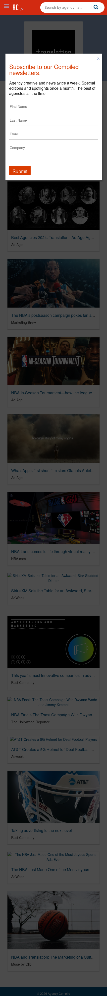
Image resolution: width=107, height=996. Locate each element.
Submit (19, 171)
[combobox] (72, 7)
